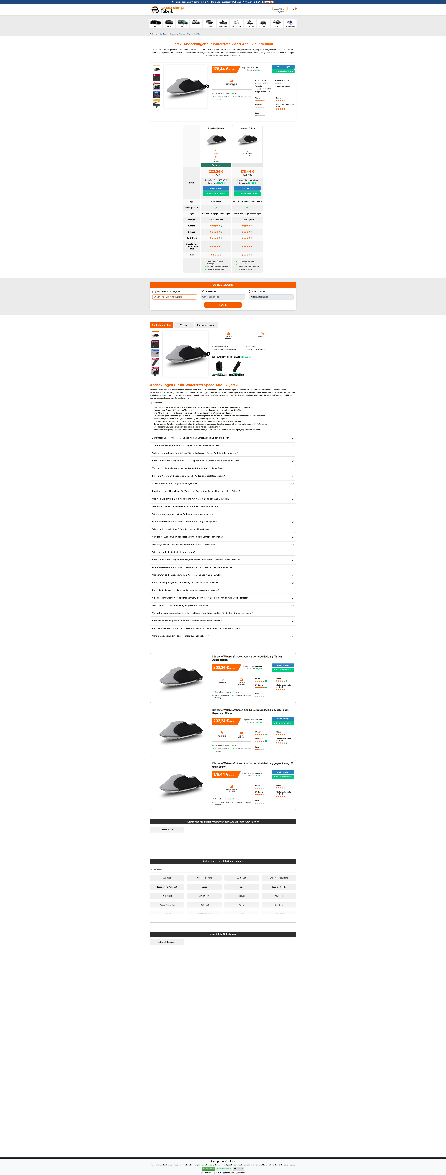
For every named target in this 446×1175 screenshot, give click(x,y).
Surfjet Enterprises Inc (204, 914)
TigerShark (279, 914)
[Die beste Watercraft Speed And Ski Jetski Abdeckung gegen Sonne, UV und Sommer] (180, 784)
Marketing (241, 1172)
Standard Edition (247, 128)
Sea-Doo (279, 905)
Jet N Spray (204, 896)
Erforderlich (207, 1172)
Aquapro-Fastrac (204, 878)
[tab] (161, 325)
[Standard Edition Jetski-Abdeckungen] (247, 139)
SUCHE (223, 305)
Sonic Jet (167, 914)
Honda (241, 887)
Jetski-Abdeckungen (168, 34)
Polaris (242, 905)
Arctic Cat (241, 878)
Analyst (218, 1172)
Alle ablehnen (238, 1169)
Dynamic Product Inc (279, 878)
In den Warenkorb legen (283, 71)
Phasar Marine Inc (167, 905)
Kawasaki (279, 896)
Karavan (241, 896)
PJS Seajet (204, 905)
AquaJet (167, 878)
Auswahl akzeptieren (224, 1169)
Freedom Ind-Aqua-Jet (167, 887)
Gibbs (204, 887)
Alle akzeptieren (208, 1169)
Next (207, 86)
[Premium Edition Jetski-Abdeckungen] (216, 139)
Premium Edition (216, 128)
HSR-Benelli (167, 896)
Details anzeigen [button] (283, 67)
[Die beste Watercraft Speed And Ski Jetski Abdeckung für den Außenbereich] (180, 677)
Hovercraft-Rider (279, 887)
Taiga (241, 914)
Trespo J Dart (167, 830)
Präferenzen (229, 1172)
